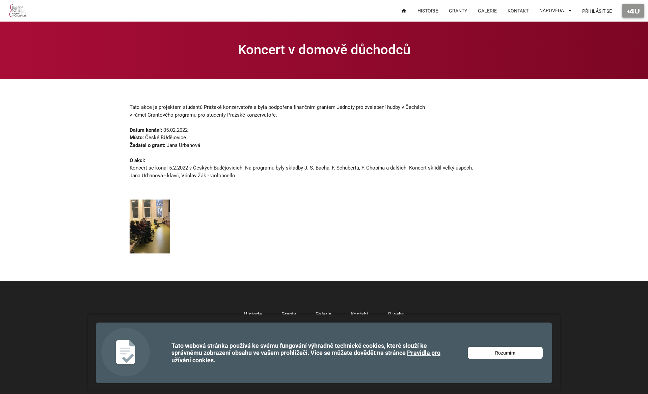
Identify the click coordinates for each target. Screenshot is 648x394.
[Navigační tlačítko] (633, 11)
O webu (396, 314)
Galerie (323, 314)
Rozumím (505, 353)
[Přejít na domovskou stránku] (17, 11)
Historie (253, 314)
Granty (288, 314)
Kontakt (359, 314)
